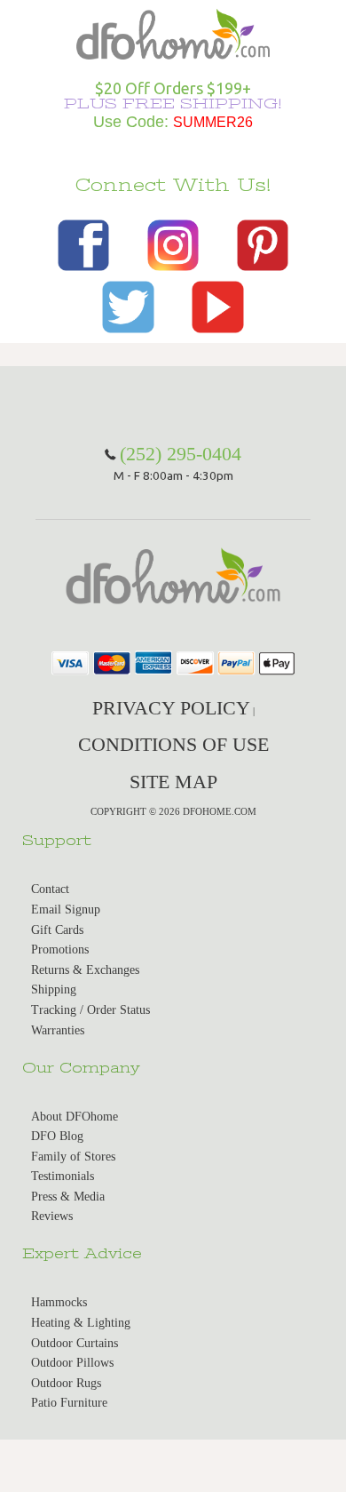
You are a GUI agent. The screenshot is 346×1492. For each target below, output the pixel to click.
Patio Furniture (69, 1402)
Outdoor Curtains (74, 1343)
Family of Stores (73, 1156)
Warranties (57, 1030)
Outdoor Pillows (72, 1362)
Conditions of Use (173, 744)
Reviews (52, 1216)
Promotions (60, 949)
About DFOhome (74, 1116)
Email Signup (65, 909)
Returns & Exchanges (85, 970)
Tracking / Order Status (90, 1010)
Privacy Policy (171, 708)
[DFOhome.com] (172, 32)
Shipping (53, 989)
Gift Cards (57, 930)
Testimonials (62, 1176)
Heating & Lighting (80, 1322)
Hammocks (59, 1302)
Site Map (173, 781)
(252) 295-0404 (180, 454)
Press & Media (68, 1196)
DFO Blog (57, 1136)
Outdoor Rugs (66, 1383)
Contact (50, 889)
